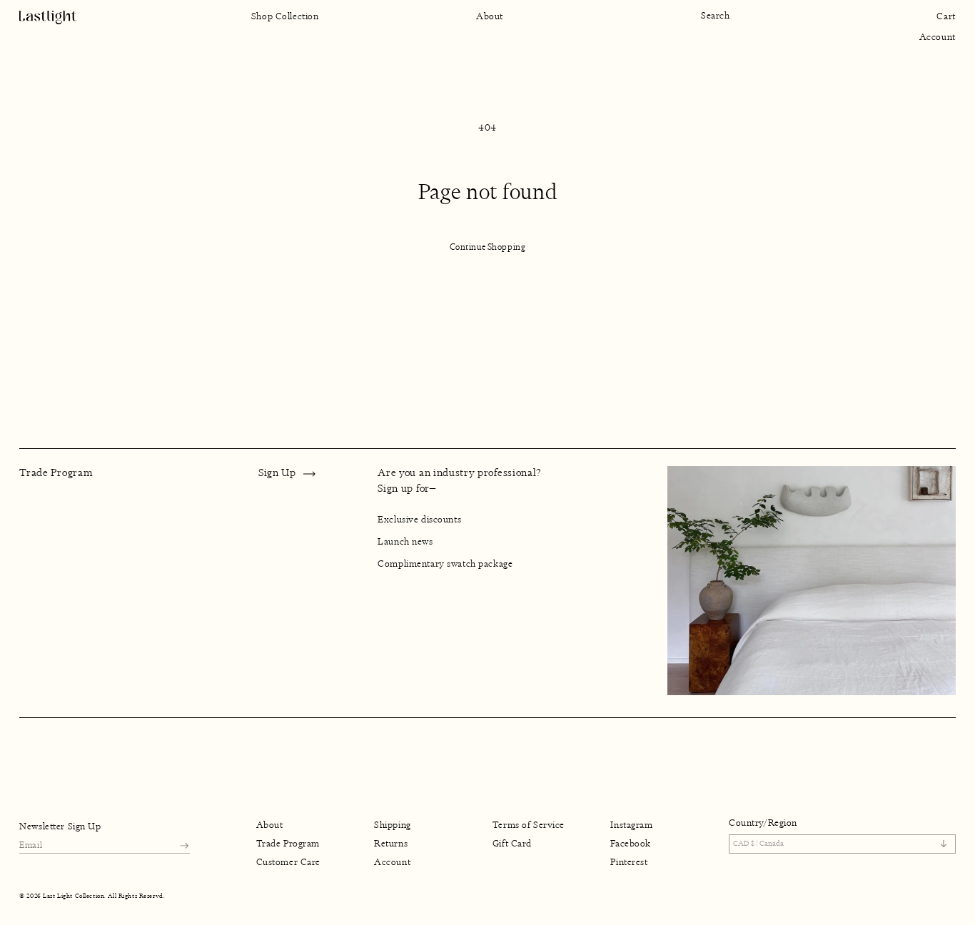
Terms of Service (528, 825)
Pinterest (628, 862)
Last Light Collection (73, 896)
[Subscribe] (184, 845)
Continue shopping (488, 247)
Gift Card (512, 843)
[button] (722, 16)
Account (937, 37)
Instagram (631, 825)
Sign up (277, 472)
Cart (945, 16)
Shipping (392, 825)
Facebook (630, 843)
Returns (391, 843)
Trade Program (288, 843)
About (269, 825)
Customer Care (288, 862)
